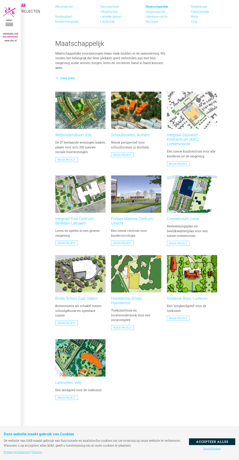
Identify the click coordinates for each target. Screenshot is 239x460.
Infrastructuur (109, 11)
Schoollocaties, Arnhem (130, 135)
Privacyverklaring (17, 451)
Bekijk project (66, 159)
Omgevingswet (155, 11)
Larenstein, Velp (68, 382)
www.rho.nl (10, 40)
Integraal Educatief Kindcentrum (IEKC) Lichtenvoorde (183, 139)
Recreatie (152, 21)
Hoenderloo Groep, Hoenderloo (126, 300)
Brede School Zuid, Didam (76, 298)
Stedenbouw (199, 6)
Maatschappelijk (157, 6)
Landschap (107, 21)
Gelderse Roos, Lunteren (187, 298)
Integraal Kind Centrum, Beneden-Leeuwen (74, 220)
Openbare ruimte (156, 16)
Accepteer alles (212, 442)
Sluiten (37, 451)
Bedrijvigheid (63, 16)
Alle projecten (64, 6)
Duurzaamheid (109, 6)
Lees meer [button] (67, 78)
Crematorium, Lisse (183, 218)
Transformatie (200, 11)
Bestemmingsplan (67, 21)
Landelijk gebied (110, 16)
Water (194, 16)
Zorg (194, 21)
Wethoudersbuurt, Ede (73, 135)
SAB (9, 12)
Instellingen (212, 448)
